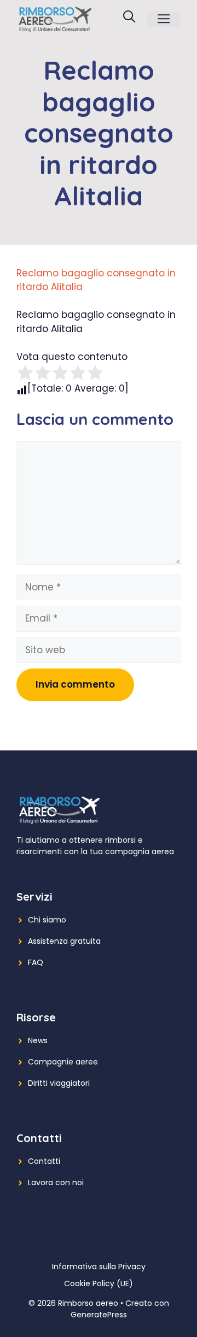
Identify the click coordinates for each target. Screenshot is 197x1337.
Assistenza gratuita (64, 941)
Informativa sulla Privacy (99, 1266)
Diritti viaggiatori (59, 1083)
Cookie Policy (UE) (98, 1283)
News (38, 1040)
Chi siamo (47, 919)
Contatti (44, 1161)
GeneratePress (99, 1314)
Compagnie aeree (63, 1061)
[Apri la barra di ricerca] (129, 19)
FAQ (35, 962)
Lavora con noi (56, 1182)
